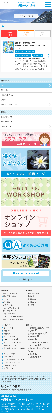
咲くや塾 (4, 90)
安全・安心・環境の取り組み (14, 359)
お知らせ (7, 325)
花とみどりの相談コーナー (13, 317)
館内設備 (6, 302)
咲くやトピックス (10, 337)
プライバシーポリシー (12, 362)
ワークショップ (9, 339)
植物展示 (29, 290)
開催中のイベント (7, 117)
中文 (25, 279)
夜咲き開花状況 (7, 95)
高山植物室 (32, 302)
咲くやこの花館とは (10, 293)
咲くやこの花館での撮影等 (13, 319)
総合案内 (4, 290)
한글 (32, 279)
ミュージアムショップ (11, 308)
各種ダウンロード (10, 345)
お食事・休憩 (8, 305)
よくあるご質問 (9, 354)
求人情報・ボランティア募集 (14, 348)
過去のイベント (7, 126)
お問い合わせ (8, 357)
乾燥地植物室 (33, 299)
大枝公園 (31, 354)
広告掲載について (10, 365)
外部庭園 (31, 305)
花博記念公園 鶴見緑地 (36, 334)
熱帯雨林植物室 (33, 293)
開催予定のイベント (8, 122)
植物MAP (7, 331)
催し (3, 85)
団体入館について (9, 311)
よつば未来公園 (33, 357)
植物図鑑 (7, 334)
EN (18, 279)
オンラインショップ (11, 342)
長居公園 (31, 339)
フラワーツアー (9, 314)
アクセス (6, 299)
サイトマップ (8, 368)
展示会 (3, 100)
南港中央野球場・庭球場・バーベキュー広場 (39, 343)
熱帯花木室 (32, 296)
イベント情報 (8, 328)
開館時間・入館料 (9, 296)
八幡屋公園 (32, 337)
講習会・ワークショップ (10, 105)
